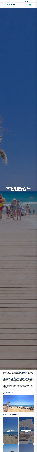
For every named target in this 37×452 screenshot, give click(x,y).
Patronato (4, 1)
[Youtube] (29, 1)
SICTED (17, 1)
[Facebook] (23, 1)
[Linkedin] (27, 1)
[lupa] (30, 5)
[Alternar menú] (22, 4)
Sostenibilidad (11, 1)
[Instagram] (25, 1)
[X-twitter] (22, 1)
